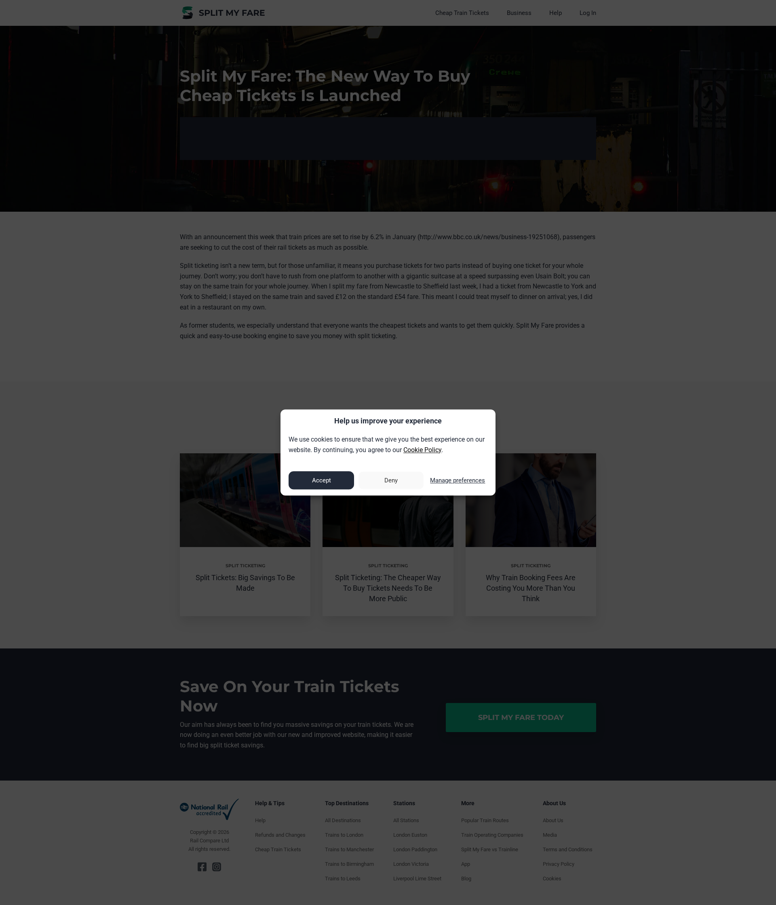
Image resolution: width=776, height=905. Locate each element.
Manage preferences (457, 480)
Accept (321, 480)
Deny (391, 480)
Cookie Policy (422, 450)
